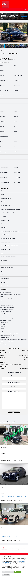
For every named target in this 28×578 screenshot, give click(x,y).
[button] (7, 45)
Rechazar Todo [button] (6, 574)
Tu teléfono (14, 387)
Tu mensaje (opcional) (14, 391)
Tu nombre (14, 376)
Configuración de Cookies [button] (8, 571)
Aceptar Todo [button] (18, 571)
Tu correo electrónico (14, 382)
